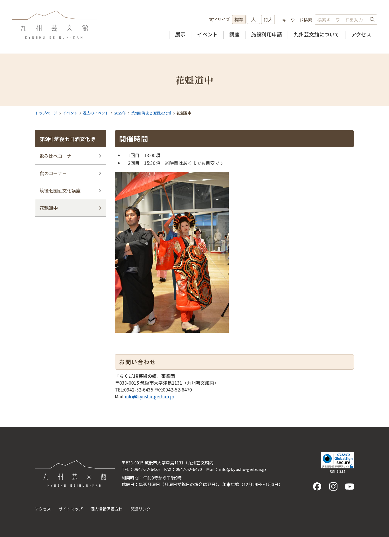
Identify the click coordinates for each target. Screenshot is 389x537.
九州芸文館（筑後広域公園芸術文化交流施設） (54, 25)
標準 (238, 19)
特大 (268, 19)
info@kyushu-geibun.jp (149, 396)
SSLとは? (337, 471)
